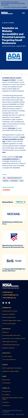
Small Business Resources (10, 345)
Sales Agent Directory (9, 341)
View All (19, 202)
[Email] (9, 190)
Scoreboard (6, 383)
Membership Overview (9, 311)
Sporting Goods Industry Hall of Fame (12, 398)
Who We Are (6, 391)
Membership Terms (8, 414)
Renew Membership (9, 317)
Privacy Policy (20, 414)
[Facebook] (3, 190)
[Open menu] (23, 13)
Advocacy (6, 353)
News (4, 376)
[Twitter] (7, 190)
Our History (6, 395)
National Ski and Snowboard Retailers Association (13, 4)
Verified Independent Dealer (11, 320)
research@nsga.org (9, 297)
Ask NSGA (5, 402)
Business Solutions (8, 348)
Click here (11, 128)
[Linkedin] (5, 190)
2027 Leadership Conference (12, 368)
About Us (5, 388)
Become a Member (21, 7)
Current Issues (7, 356)
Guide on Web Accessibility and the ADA (13, 139)
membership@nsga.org (10, 295)
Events (5, 365)
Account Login (9, 7)
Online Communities (9, 324)
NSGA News (11, 46)
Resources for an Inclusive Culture (13, 338)
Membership (6, 308)
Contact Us (6, 405)
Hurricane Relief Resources (11, 335)
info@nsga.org (7, 292)
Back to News (9, 23)
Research (5, 332)
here (4, 152)
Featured (5, 46)
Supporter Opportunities (10, 371)
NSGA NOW (6, 380)
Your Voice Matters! (9, 359)
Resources (6, 329)
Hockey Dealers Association (10, 2)
